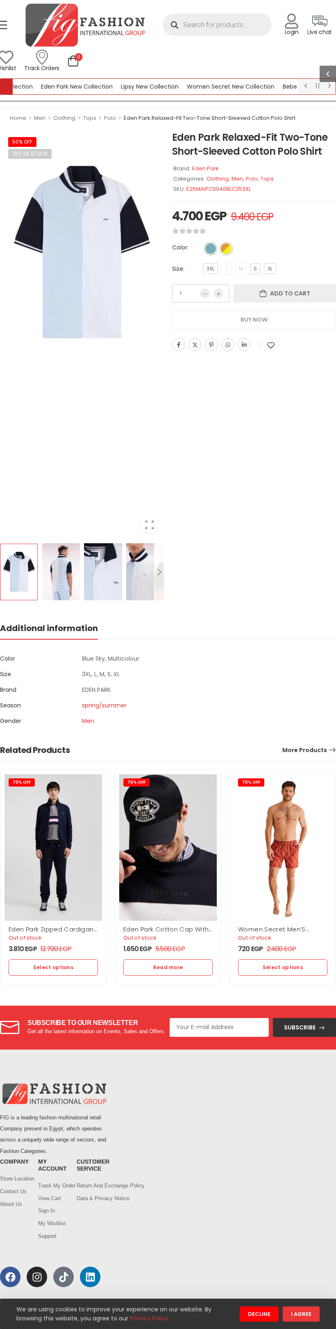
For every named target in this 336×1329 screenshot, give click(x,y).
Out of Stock (30, 153)
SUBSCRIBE (300, 1027)
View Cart (49, 1198)
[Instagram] (37, 1277)
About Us (11, 1204)
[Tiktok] (63, 1277)
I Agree (301, 1314)
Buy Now (254, 320)
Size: (178, 269)
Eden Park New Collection (58, 86)
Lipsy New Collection (131, 86)
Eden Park (205, 168)
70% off (22, 782)
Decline (259, 1314)
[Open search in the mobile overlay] (217, 24)
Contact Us (13, 1191)
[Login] (291, 21)
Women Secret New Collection (212, 86)
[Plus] (218, 293)
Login (292, 32)
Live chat (319, 32)
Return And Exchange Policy (92, 1186)
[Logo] (84, 25)
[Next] (159, 572)
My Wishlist (52, 1223)
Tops (89, 118)
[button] (328, 74)
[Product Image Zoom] (149, 525)
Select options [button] (53, 967)
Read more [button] (168, 967)
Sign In (46, 1211)
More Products (304, 750)
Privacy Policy (149, 1318)
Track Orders (41, 68)
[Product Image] (82, 252)
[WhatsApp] (227, 344)
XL (270, 268)
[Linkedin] (244, 344)
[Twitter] (195, 344)
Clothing (64, 118)
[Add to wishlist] (271, 345)
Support (47, 1236)
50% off (22, 141)
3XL (210, 268)
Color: (180, 247)
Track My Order (53, 1186)
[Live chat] (319, 21)
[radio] (210, 248)
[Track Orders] (42, 57)
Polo (110, 118)
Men (39, 118)
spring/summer (104, 705)
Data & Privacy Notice (92, 1198)
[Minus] (205, 293)
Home (18, 118)
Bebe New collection (293, 86)
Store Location (15, 1179)
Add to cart (290, 293)
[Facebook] (178, 344)
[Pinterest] (211, 344)
